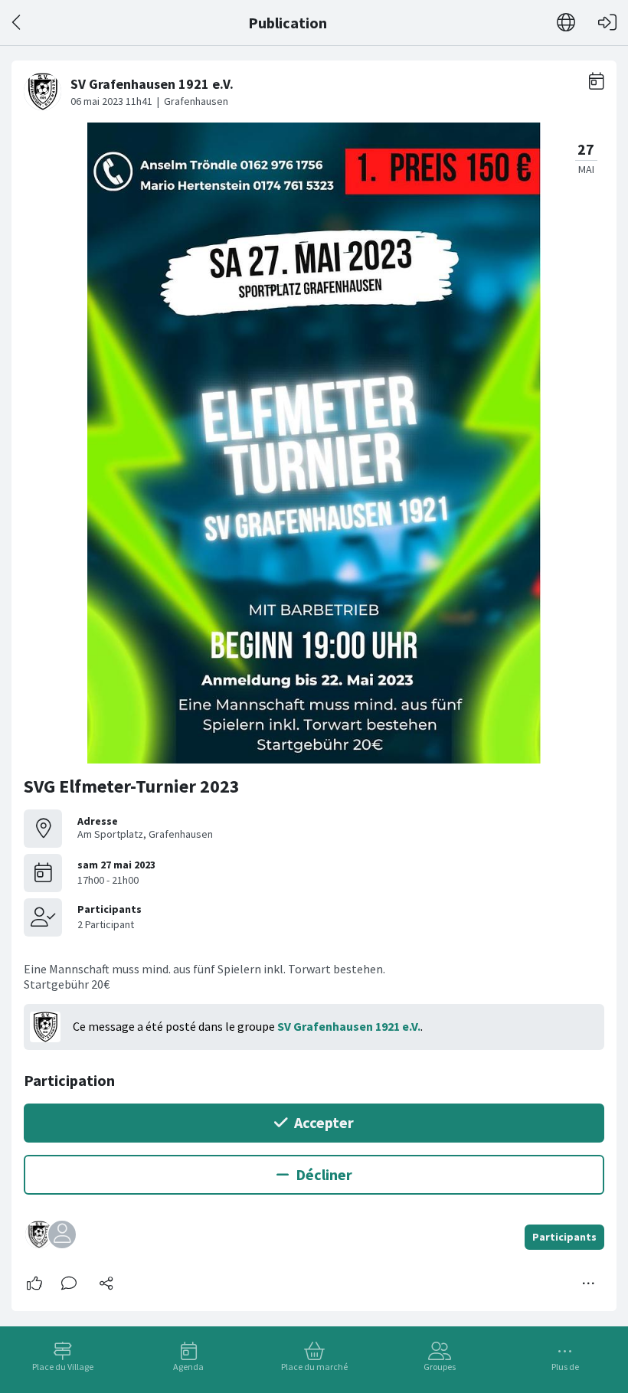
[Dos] (17, 22)
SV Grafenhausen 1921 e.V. (348, 1026)
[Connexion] (607, 22)
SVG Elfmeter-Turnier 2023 (132, 786)
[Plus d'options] (589, 1283)
